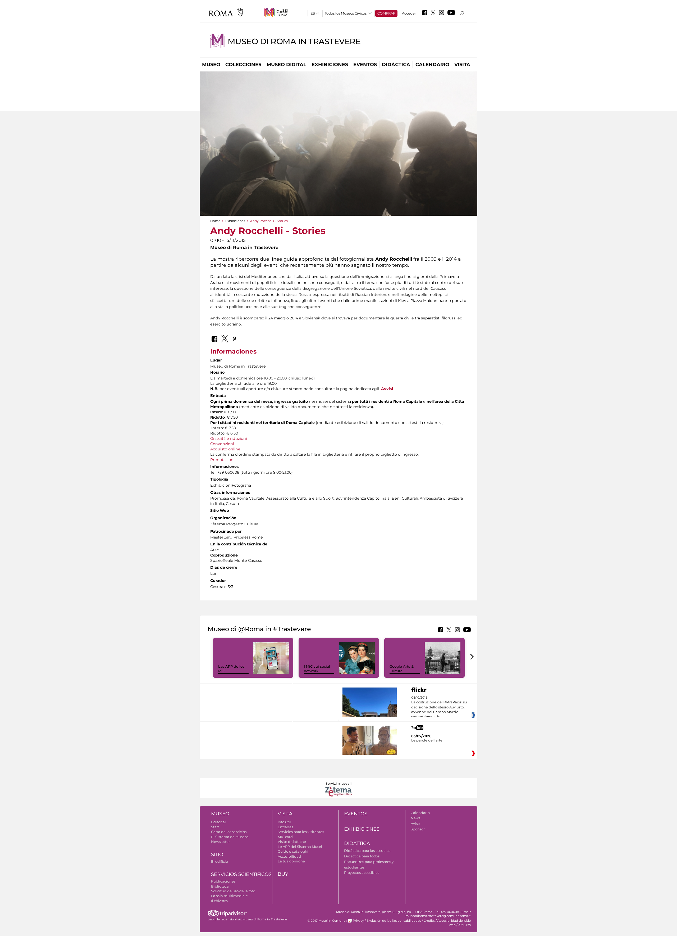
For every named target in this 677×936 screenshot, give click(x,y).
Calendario (432, 64)
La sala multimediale (229, 896)
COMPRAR (386, 13)
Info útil (284, 822)
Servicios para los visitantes (301, 832)
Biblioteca (220, 886)
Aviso (415, 823)
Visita (462, 64)
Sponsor (418, 829)
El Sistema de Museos (229, 837)
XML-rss (464, 925)
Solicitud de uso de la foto (233, 891)
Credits (429, 921)
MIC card (285, 837)
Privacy (358, 921)
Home (215, 221)
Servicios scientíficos (241, 874)
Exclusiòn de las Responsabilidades (394, 921)
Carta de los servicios (228, 832)
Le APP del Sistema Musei (300, 846)
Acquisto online (225, 449)
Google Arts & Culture (402, 668)
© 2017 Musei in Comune (326, 921)
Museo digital (286, 64)
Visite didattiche (292, 841)
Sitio (217, 854)
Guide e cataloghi (293, 851)
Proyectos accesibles (361, 872)
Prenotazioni (222, 459)
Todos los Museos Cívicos (346, 13)
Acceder (409, 13)
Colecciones (243, 64)
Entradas (285, 827)
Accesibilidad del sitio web (454, 922)
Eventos (365, 64)
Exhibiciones (330, 64)
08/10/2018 (439, 707)
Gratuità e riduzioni (228, 438)
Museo (211, 64)
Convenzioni (222, 443)
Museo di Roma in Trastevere (294, 41)
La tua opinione (291, 861)
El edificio (219, 861)
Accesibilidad (289, 856)
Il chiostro (219, 901)
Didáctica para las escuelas (367, 850)
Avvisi (387, 388)
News (415, 818)
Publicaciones (223, 881)
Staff (215, 827)
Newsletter (220, 841)
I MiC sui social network (317, 668)
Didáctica (396, 64)
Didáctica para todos (361, 856)
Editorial (218, 822)
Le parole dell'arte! (427, 740)
